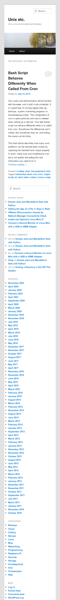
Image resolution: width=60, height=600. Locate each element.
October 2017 (15, 353)
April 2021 (13, 297)
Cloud (11, 528)
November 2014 (16, 410)
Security (12, 557)
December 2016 (16, 371)
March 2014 (14, 420)
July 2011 (13, 498)
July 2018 (13, 336)
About (22, 51)
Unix (48, 171)
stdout (33, 177)
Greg (10, 260)
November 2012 (16, 452)
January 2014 (15, 428)
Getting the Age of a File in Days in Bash (29, 208)
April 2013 (13, 435)
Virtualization (15, 571)
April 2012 (13, 470)
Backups (12, 525)
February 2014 (15, 424)
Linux (27, 171)
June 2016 (13, 378)
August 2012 (14, 459)
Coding (20, 171)
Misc (10, 542)
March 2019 (14, 332)
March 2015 (14, 403)
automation (21, 174)
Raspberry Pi (15, 553)
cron (35, 174)
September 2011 (16, 495)
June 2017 (13, 360)
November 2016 (16, 374)
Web (10, 574)
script (11, 177)
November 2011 (16, 488)
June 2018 (13, 339)
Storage (12, 560)
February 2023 (15, 293)
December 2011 (16, 484)
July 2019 (13, 321)
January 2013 (15, 445)
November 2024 (16, 283)
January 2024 (15, 290)
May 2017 (13, 364)
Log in (11, 587)
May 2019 (13, 325)
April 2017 (13, 367)
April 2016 (13, 385)
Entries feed (14, 590)
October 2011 (15, 491)
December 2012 (16, 449)
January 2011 (15, 505)
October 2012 (15, 456)
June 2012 (13, 463)
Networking (14, 546)
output (47, 174)
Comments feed (16, 594)
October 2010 (15, 512)
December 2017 (16, 346)
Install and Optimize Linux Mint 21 (26, 219)
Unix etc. (16, 19)
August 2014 (14, 413)
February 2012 (15, 477)
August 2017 (14, 357)
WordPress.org (16, 597)
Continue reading (17, 164)
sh (16, 177)
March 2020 (14, 307)
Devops (12, 535)
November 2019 (16, 318)
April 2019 (13, 328)
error (40, 174)
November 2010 (16, 509)
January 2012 (15, 481)
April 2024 (13, 286)
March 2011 (14, 502)
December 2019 (16, 314)
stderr (26, 177)
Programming (15, 549)
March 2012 (14, 474)
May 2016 (13, 381)
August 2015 (14, 399)
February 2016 (15, 392)
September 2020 (16, 300)
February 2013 (15, 442)
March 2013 (14, 438)
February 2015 (15, 406)
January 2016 (15, 396)
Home (11, 51)
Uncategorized (38, 171)
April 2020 (13, 304)
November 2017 (16, 350)
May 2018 (13, 343)
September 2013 (16, 431)
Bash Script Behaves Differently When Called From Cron (23, 80)
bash (29, 174)
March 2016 (14, 389)
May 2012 (13, 466)
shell (20, 177)
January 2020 (15, 311)
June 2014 (13, 417)
